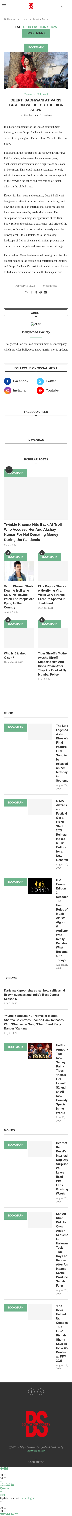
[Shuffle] (1, 1484)
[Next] (7, 1468)
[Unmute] (4, 1495)
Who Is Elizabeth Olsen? (15, 655)
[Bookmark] (68, 6)
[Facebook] (31, 1391)
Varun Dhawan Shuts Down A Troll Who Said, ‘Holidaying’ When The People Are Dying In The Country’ (19, 597)
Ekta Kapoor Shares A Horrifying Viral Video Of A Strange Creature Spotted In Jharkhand (52, 595)
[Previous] (1, 1468)
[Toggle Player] (1, 1481)
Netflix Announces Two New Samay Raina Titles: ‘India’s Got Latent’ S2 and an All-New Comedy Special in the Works (62, 1079)
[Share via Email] (45, 292)
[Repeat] (7, 1484)
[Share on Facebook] (32, 292)
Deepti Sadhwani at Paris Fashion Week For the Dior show (36, 105)
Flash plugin (27, 1498)
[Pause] (5, 1468)
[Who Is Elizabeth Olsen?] (19, 638)
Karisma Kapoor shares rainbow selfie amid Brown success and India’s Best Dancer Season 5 (34, 995)
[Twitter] (40, 1391)
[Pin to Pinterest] (40, 292)
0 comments (50, 285)
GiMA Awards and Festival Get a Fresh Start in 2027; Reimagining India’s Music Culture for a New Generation (62, 830)
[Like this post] (26, 292)
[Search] (61, 6)
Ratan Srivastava (42, 115)
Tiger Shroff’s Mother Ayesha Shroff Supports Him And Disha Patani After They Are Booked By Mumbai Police (53, 664)
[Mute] (1, 1495)
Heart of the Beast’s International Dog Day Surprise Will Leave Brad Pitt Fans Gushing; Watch (62, 1168)
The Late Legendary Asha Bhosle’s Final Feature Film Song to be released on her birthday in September (62, 753)
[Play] (3, 1468)
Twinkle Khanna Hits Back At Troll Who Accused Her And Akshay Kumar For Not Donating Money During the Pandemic (33, 532)
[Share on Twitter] (36, 292)
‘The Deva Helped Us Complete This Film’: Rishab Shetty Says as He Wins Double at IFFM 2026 (62, 1333)
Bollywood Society (14, 18)
